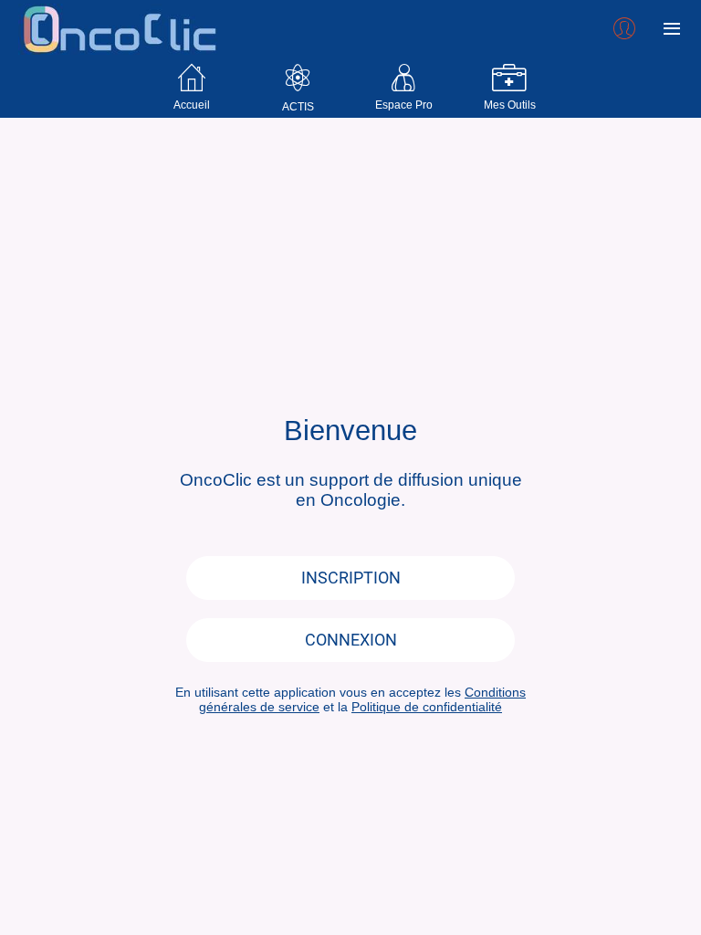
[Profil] (624, 29)
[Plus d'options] (672, 29)
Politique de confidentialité (426, 706)
